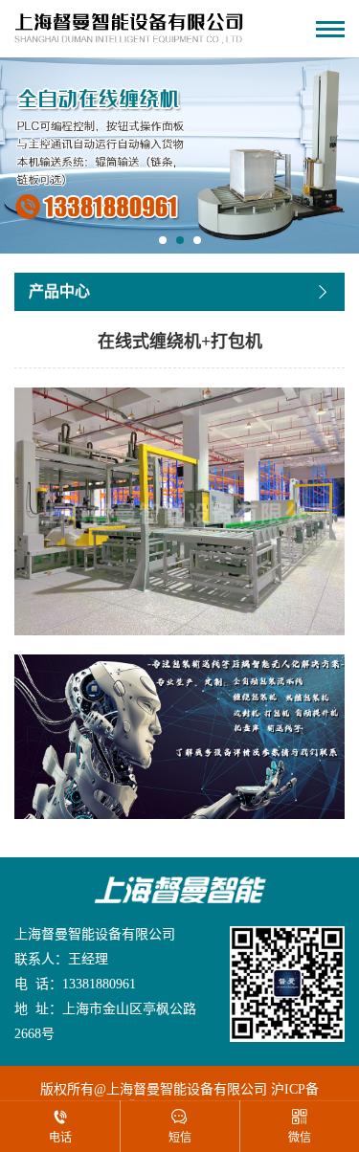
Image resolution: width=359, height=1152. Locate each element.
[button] (163, 240)
